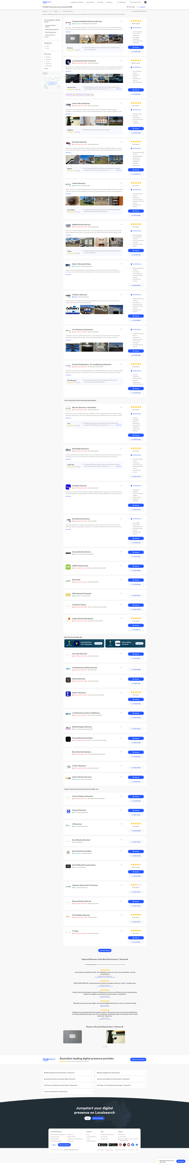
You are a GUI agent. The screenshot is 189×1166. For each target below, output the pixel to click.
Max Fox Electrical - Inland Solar (105, 1019)
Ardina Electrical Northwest (104, 997)
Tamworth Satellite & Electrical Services (105, 986)
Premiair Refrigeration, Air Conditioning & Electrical (105, 977)
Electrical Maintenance (50, 32)
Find (50, 11)
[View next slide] (106, 1047)
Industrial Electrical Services (52, 29)
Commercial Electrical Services (50, 26)
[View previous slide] (103, 1047)
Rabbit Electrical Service (105, 1006)
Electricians (56, 11)
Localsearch (45, 11)
